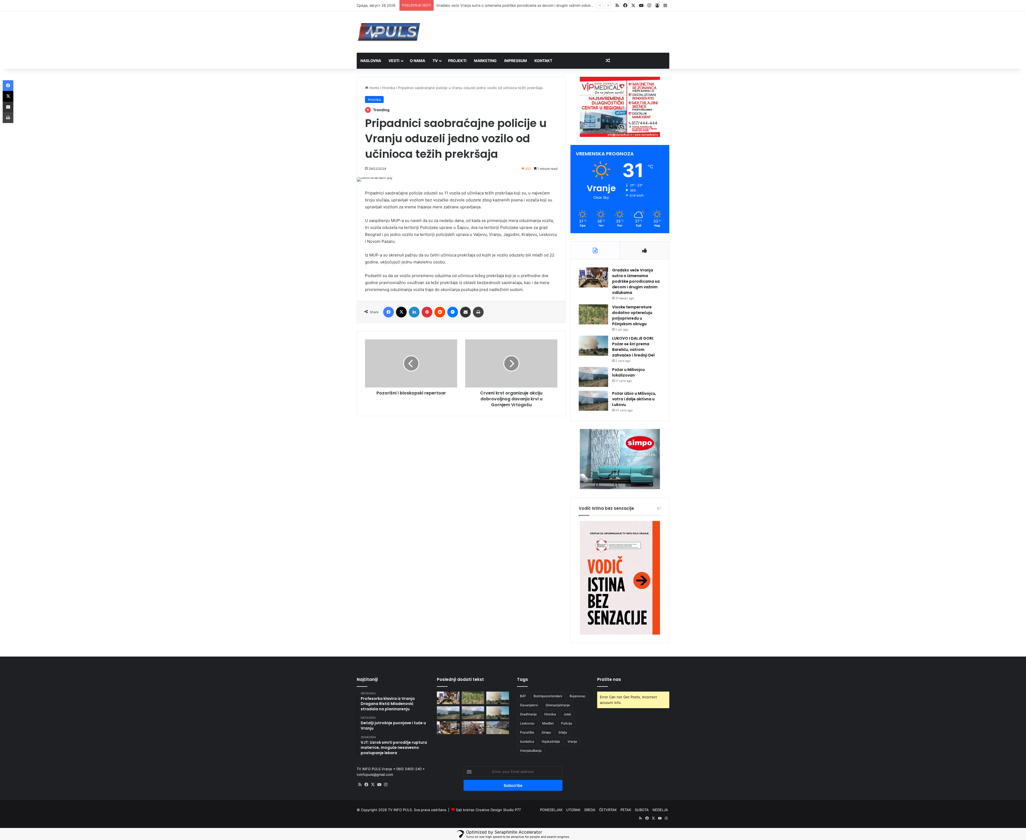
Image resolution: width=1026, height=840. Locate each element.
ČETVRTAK (608, 810)
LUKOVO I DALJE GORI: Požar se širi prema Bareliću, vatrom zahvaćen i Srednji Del (633, 347)
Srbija (562, 732)
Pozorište (527, 732)
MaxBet (548, 723)
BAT (523, 696)
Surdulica (527, 741)
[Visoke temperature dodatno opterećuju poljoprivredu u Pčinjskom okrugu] (593, 314)
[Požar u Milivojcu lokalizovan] (593, 377)
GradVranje (528, 714)
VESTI (393, 60)
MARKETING (485, 60)
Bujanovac (578, 696)
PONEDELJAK (551, 810)
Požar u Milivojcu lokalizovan (628, 372)
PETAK (625, 810)
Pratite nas (609, 679)
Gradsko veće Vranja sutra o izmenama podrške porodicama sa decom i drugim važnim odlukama (636, 281)
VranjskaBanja (531, 751)
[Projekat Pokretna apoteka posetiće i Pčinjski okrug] (473, 727)
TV (435, 60)
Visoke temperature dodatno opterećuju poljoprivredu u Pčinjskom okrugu (498, 5)
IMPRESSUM (515, 60)
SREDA (589, 810)
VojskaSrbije (551, 741)
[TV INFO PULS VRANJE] (389, 32)
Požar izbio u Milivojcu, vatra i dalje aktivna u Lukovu (634, 399)
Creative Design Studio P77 (498, 810)
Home (373, 88)
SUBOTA (642, 810)
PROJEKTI (457, 60)
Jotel (567, 714)
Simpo (546, 732)
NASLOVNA (370, 60)
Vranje (572, 741)
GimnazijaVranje (558, 705)
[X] (373, 784)
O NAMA (417, 60)
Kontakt (543, 60)
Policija (566, 723)
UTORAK (573, 810)
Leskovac (527, 723)
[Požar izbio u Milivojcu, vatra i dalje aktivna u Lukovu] (593, 401)
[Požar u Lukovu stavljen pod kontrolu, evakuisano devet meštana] (497, 712)
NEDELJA (660, 810)
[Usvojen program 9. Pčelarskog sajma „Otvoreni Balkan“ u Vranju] (448, 727)
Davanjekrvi (529, 705)
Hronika (388, 88)
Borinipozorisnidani (548, 696)
